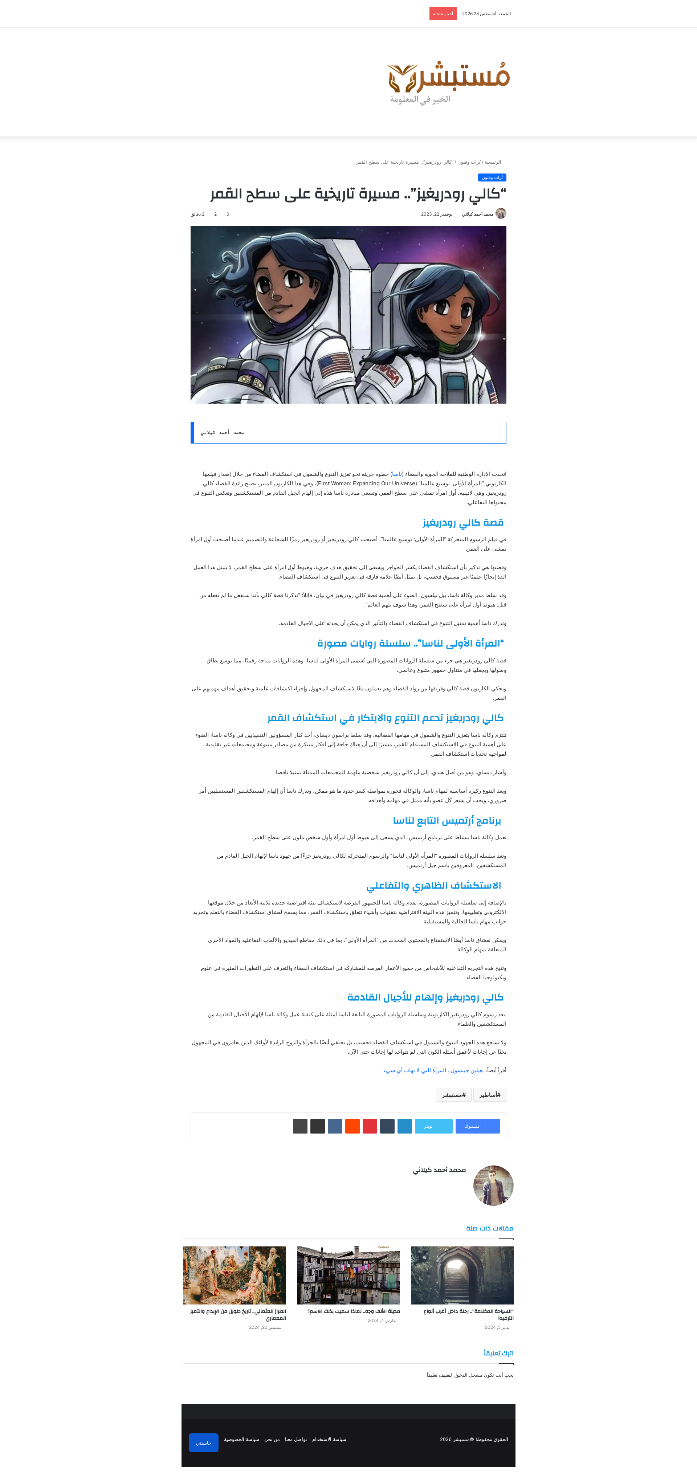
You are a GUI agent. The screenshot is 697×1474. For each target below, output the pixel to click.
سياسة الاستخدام (329, 1439)
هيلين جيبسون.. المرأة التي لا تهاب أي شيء (433, 1070)
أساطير (488, 1094)
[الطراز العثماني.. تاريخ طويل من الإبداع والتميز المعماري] (234, 1275)
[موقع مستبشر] (446, 82)
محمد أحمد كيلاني (477, 214)
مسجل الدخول (467, 1375)
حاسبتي (203, 1443)
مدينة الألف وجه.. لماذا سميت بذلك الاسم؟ (353, 1311)
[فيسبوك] (461, 1182)
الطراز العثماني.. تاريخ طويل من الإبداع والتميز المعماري (238, 1315)
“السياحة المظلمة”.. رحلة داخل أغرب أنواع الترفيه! (469, 1315)
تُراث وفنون (469, 162)
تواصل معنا (296, 1439)
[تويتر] (453, 1182)
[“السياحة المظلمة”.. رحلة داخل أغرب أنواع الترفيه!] (462, 1275)
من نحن (272, 1439)
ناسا (397, 473)
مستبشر (452, 1094)
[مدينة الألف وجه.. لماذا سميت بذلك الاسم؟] (348, 1275)
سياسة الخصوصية (241, 1439)
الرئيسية (494, 162)
